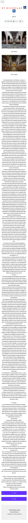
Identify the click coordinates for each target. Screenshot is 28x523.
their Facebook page (20, 432)
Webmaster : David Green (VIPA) (14, 514)
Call (15, 493)
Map (15, 499)
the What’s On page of (13, 429)
